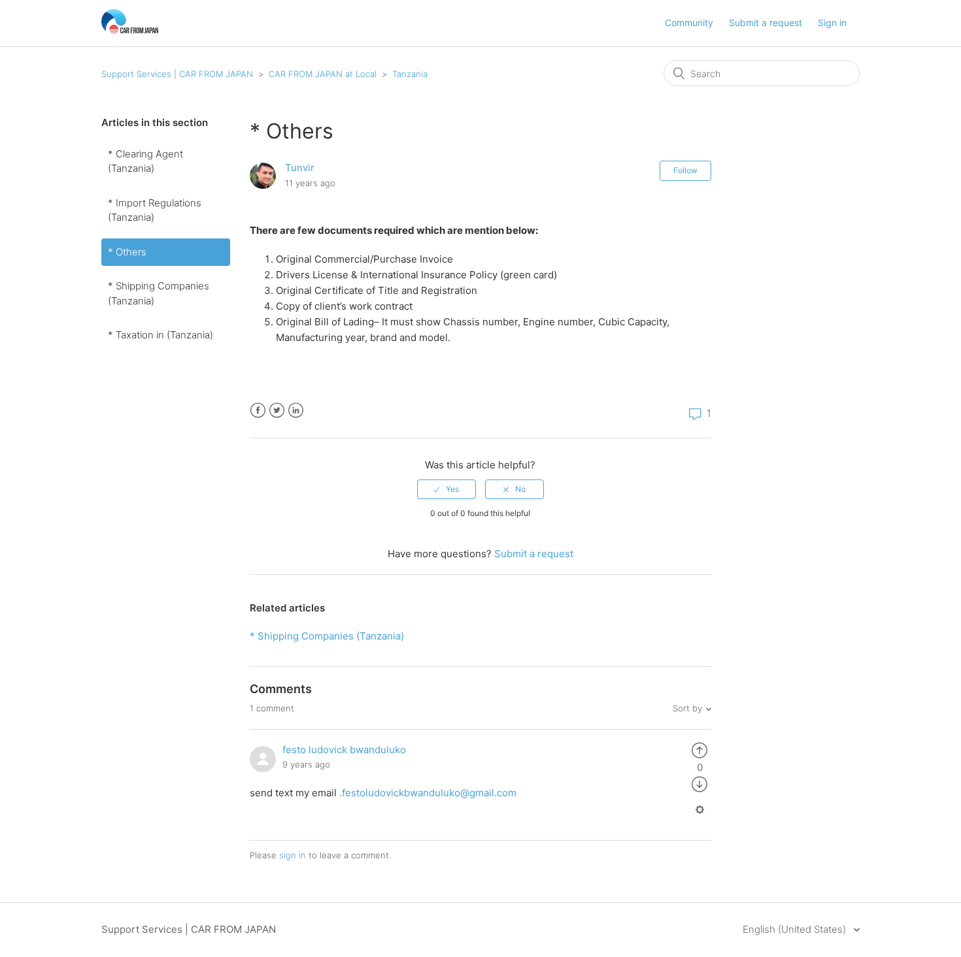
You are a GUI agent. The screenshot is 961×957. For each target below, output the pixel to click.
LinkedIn (296, 410)
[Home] (129, 30)
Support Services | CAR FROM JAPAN (177, 74)
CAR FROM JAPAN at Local (323, 74)
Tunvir (299, 167)
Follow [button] (685, 170)
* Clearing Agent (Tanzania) (145, 161)
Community (689, 22)
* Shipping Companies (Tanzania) (158, 293)
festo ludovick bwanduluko (344, 749)
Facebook (258, 410)
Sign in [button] (832, 22)
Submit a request (765, 22)
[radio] (446, 489)
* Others (127, 252)
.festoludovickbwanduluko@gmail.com (427, 793)
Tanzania (410, 74)
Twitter (277, 410)
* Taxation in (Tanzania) (160, 335)
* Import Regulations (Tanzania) (154, 210)
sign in (292, 855)
